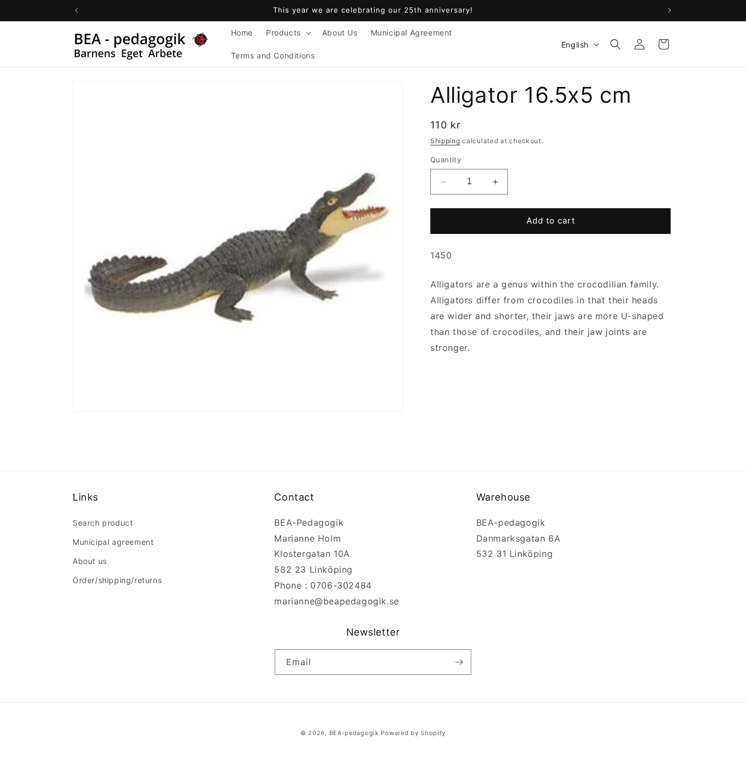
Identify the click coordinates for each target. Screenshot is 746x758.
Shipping (445, 141)
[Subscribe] (459, 662)
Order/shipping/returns (117, 580)
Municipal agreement (113, 542)
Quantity (445, 160)
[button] (287, 32)
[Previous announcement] (76, 10)
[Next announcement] (670, 10)
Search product (103, 522)
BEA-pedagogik (354, 733)
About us (90, 561)
